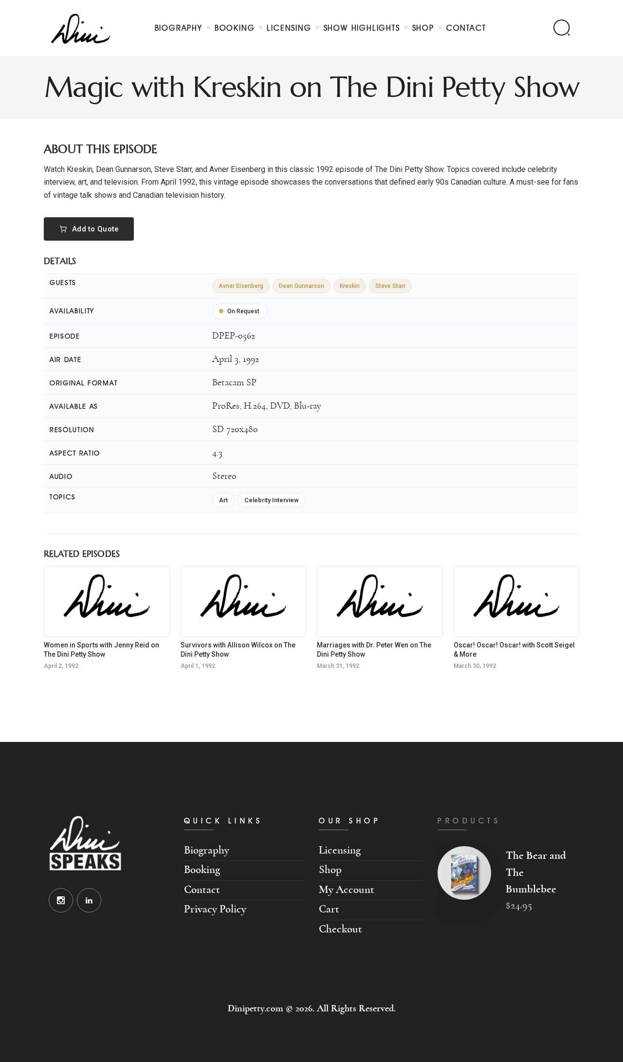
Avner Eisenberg (241, 286)
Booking (202, 869)
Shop (330, 869)
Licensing (340, 850)
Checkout (340, 929)
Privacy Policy (215, 909)
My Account (346, 889)
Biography (206, 850)
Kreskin (350, 286)
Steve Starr (390, 286)
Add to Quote (95, 229)
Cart (329, 909)
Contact (202, 889)
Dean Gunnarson (301, 286)
